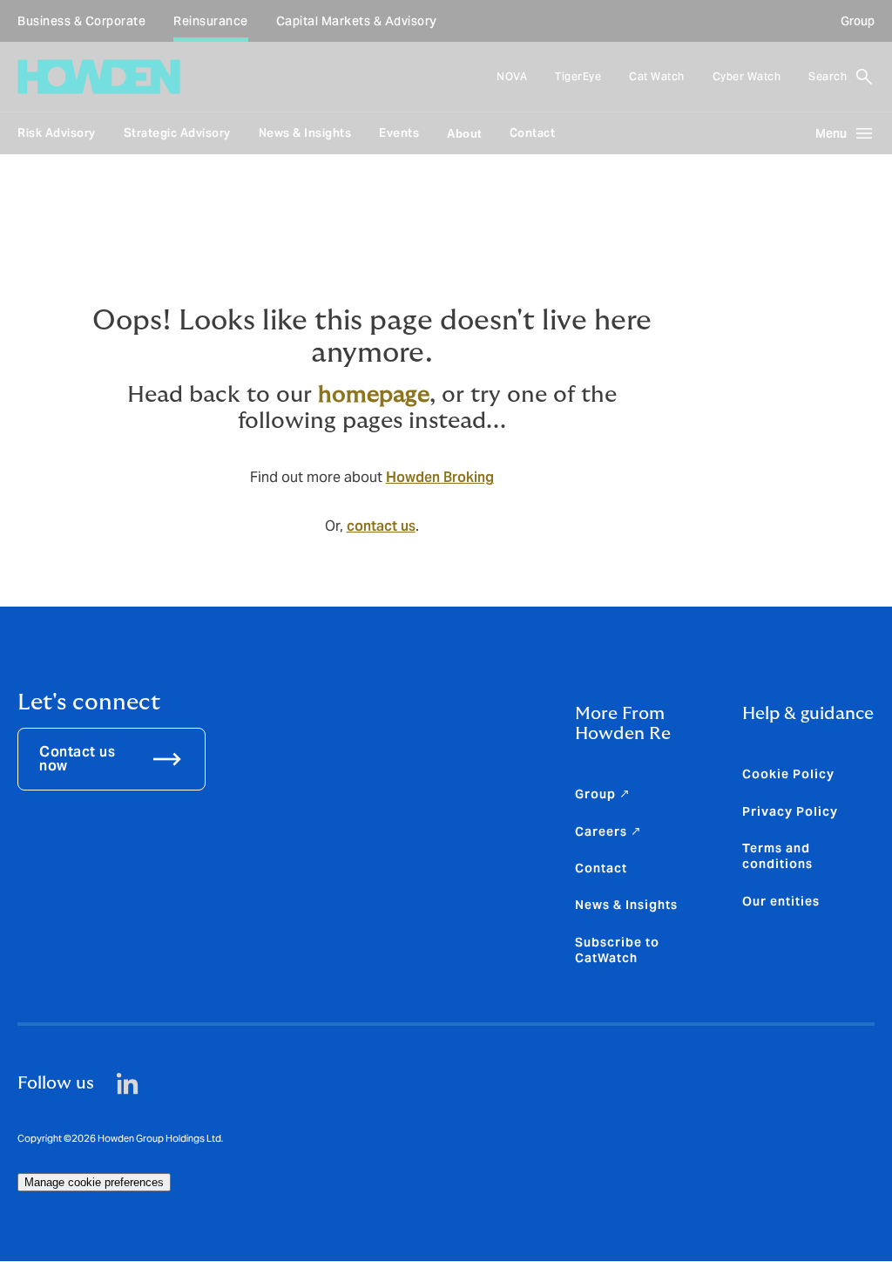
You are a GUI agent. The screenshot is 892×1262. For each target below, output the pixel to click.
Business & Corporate (81, 21)
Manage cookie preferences (94, 1182)
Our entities (781, 901)
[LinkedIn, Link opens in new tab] (127, 1083)
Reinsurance (210, 21)
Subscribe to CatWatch (617, 950)
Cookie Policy (788, 774)
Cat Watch (657, 76)
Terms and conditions (777, 856)
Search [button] (827, 76)
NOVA (512, 76)
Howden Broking (440, 477)
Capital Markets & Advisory (356, 21)
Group (858, 21)
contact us (381, 526)
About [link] (464, 133)
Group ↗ (603, 794)
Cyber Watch (747, 76)
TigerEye (578, 76)
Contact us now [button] (77, 759)
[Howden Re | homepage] (98, 76)
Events (399, 133)
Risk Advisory (56, 133)
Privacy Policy (790, 811)
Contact (533, 133)
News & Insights (305, 133)
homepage (373, 394)
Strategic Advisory (177, 133)
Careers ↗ (608, 831)
